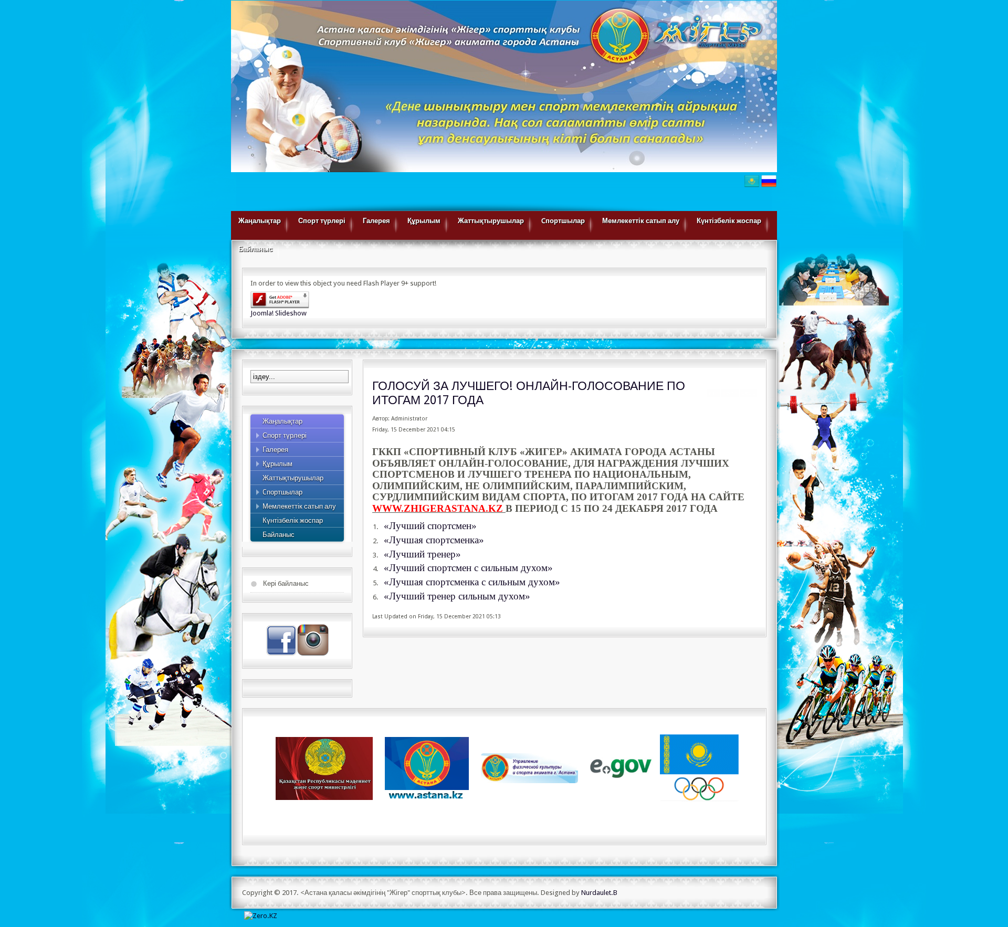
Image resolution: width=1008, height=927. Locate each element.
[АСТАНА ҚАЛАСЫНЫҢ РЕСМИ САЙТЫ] (427, 768)
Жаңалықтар (259, 221)
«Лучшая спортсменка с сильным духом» (472, 581)
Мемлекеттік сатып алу (640, 221)
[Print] (730, 394)
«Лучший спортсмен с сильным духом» (468, 567)
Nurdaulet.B (599, 893)
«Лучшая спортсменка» (434, 539)
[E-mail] (748, 394)
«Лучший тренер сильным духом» (457, 596)
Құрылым (423, 221)
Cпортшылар (563, 221)
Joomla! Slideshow (278, 313)
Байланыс (255, 249)
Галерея (376, 221)
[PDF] (713, 394)
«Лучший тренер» (422, 554)
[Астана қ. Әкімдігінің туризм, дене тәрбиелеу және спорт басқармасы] (529, 768)
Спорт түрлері (321, 221)
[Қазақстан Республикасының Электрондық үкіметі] (621, 768)
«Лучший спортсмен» (430, 525)
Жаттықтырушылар (491, 221)
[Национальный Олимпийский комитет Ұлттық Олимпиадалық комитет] (699, 768)
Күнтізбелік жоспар (729, 221)
